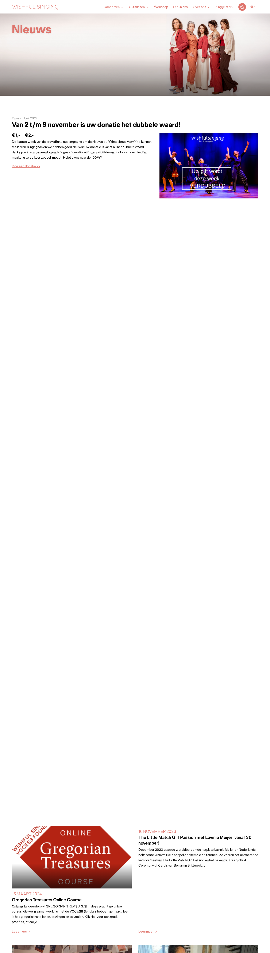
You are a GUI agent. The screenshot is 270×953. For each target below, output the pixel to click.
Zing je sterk (224, 7)
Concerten (112, 7)
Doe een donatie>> (26, 166)
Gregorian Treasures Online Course (47, 900)
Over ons (199, 7)
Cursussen (137, 7)
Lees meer (19, 931)
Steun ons (180, 7)
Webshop (161, 7)
